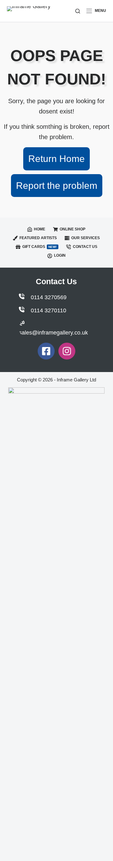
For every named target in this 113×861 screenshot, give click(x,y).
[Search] (77, 11)
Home (39, 229)
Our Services (85, 238)
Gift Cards (39, 246)
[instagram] (66, 351)
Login (60, 255)
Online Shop (72, 229)
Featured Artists (38, 238)
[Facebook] (46, 351)
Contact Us (85, 246)
